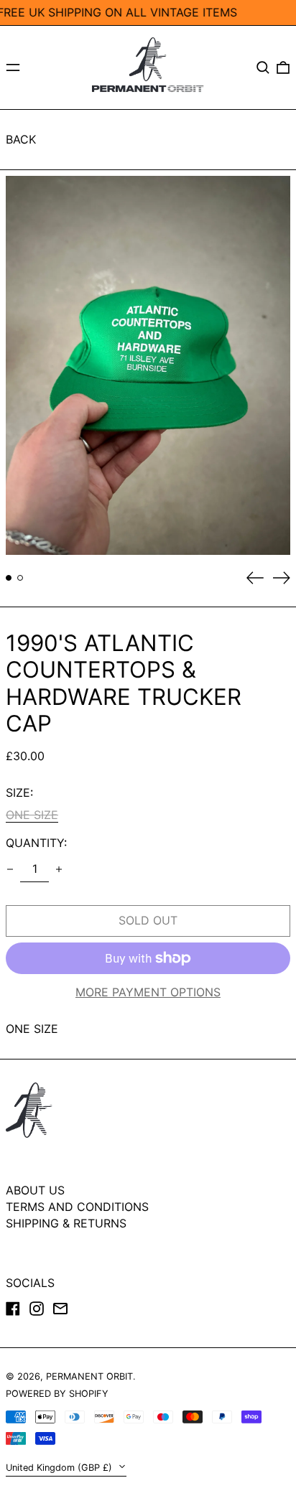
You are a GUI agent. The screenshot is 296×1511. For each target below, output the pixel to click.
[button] (263, 67)
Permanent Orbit (89, 1376)
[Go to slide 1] (8, 578)
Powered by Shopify (57, 1393)
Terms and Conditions (77, 1206)
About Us (35, 1190)
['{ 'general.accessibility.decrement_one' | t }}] (10, 869)
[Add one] (59, 869)
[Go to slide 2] (20, 578)
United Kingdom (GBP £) (60, 1467)
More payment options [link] (148, 992)
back (21, 139)
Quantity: (36, 843)
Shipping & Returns (66, 1223)
